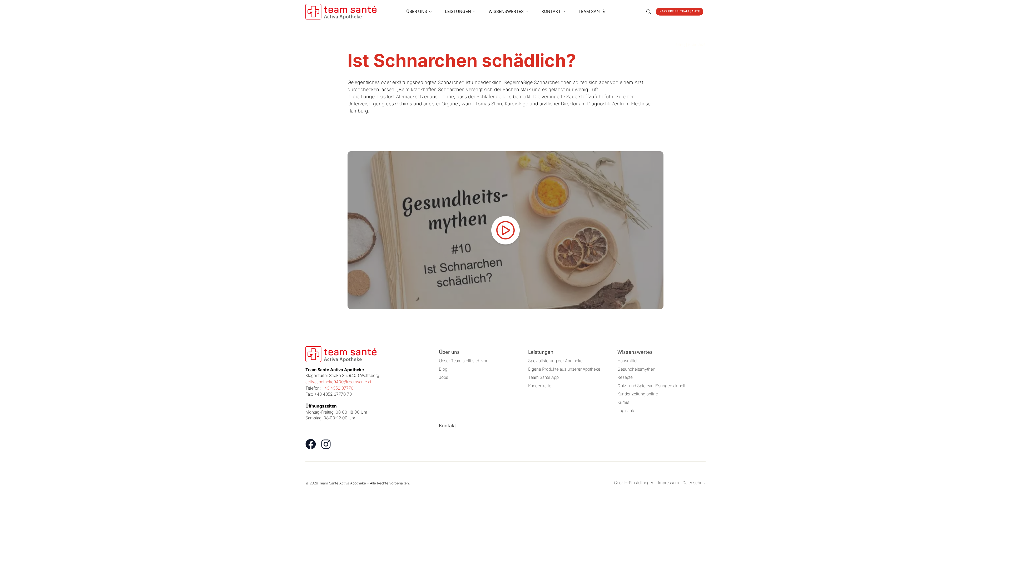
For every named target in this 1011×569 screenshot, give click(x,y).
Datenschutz (694, 482)
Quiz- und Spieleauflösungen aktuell (651, 385)
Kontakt (447, 425)
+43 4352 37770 (338, 388)
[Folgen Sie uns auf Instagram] (326, 444)
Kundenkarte (539, 385)
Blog (443, 369)
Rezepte (625, 377)
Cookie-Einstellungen (634, 482)
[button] (505, 230)
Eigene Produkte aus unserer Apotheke (564, 369)
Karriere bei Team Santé (680, 11)
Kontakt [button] (551, 11)
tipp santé (626, 410)
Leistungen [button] (458, 11)
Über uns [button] (416, 11)
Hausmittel (627, 360)
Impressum (668, 482)
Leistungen (540, 352)
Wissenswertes (635, 352)
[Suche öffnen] (648, 11)
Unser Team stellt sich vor (463, 360)
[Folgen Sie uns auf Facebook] (310, 444)
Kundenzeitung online (637, 393)
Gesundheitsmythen (636, 369)
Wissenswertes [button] (506, 11)
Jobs (443, 377)
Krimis (623, 402)
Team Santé (591, 11)
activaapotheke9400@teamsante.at (338, 381)
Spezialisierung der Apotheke (555, 360)
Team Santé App (543, 377)
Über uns (449, 352)
